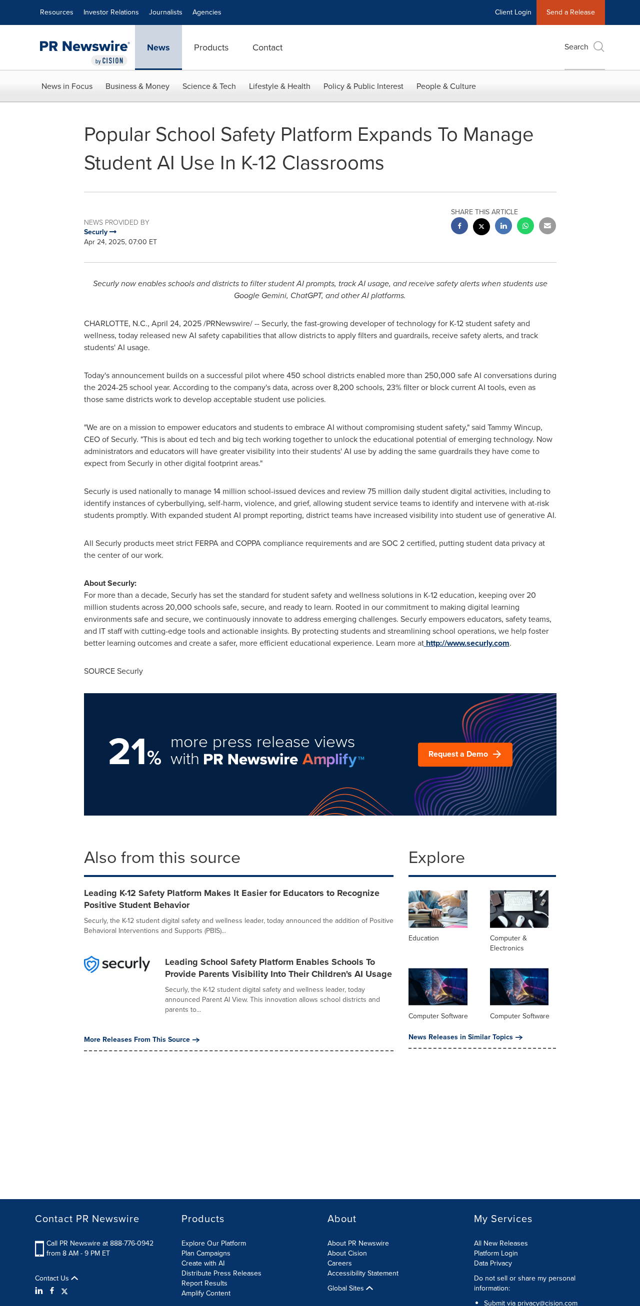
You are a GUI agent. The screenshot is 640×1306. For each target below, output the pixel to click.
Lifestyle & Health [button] (279, 86)
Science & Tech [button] (209, 86)
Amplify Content (206, 1293)
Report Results (205, 1283)
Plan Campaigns (206, 1253)
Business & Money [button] (138, 86)
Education (423, 938)
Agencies (207, 12)
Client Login (513, 12)
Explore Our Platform (214, 1243)
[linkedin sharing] (503, 227)
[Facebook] (52, 1291)
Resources (57, 12)
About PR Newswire (358, 1243)
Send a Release (570, 12)
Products (211, 47)
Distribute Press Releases (222, 1273)
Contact (267, 47)
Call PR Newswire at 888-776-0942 (100, 1243)
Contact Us (53, 1279)
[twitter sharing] (481, 228)
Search (576, 46)
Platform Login (496, 1253)
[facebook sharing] (459, 227)
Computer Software (438, 1016)
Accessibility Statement (363, 1273)
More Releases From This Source (137, 1040)
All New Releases (501, 1243)
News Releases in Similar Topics (460, 1037)
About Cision (347, 1253)
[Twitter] (64, 1291)
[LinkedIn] (40, 1291)
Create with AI (203, 1263)
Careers (340, 1263)
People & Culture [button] (446, 86)
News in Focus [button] (67, 86)
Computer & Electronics (508, 943)
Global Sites (347, 1289)
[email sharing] (547, 227)
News (158, 47)
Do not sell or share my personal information (525, 1283)
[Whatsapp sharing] (525, 227)
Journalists (165, 12)
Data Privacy (493, 1263)
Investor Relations (111, 12)
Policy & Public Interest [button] (364, 86)
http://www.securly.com (468, 643)
